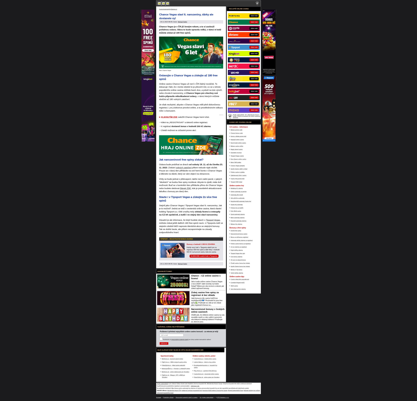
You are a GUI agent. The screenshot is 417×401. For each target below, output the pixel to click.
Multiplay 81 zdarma (237, 188)
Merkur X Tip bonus (236, 270)
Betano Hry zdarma (236, 224)
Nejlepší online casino (237, 139)
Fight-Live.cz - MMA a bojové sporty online (174, 362)
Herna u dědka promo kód (238, 136)
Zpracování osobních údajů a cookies (187, 397)
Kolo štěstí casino (236, 211)
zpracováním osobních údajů (179, 339)
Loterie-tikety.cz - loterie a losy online (205, 362)
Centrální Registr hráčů (237, 282)
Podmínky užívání (168, 397)
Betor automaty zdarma (237, 217)
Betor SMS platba (236, 162)
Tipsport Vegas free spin (238, 253)
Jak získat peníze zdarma (238, 289)
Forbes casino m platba (238, 172)
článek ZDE (185, 188)
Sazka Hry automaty (237, 204)
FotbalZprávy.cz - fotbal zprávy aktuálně (173, 365)
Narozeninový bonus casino (239, 234)
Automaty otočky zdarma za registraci (242, 240)
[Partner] (269, 74)
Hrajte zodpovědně (162, 384)
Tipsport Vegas (213, 220)
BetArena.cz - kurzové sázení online (172, 359)
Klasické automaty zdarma (238, 221)
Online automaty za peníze (239, 191)
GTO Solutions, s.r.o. (223, 397)
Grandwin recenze (236, 152)
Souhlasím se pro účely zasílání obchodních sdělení (187, 339)
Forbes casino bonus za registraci (241, 243)
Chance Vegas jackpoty (238, 165)
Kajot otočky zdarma (237, 250)
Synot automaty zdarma (238, 214)
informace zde (195, 386)
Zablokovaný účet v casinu (238, 175)
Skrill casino (234, 286)
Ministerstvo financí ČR (174, 390)
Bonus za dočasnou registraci (239, 237)
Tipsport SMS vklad (236, 182)
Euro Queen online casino (238, 159)
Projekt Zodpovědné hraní (235, 390)
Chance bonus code (237, 133)
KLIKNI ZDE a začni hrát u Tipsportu (204, 256)
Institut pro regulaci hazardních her (192, 390)
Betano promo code (236, 130)
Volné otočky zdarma (237, 273)
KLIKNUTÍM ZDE (169, 117)
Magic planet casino (237, 149)
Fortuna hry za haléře (237, 208)
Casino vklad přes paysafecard (240, 279)
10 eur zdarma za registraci (239, 247)
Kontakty (158, 397)
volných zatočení (184, 167)
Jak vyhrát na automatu (237, 198)
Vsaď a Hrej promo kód (237, 179)
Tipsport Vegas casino (237, 156)
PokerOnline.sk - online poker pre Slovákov (206, 377)
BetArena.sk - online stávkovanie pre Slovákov (175, 372)
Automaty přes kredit (237, 195)
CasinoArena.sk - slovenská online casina (206, 374)
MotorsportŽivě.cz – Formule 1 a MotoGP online (176, 368)
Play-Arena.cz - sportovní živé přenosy (205, 371)
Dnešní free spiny (236, 230)
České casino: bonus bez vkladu (240, 263)
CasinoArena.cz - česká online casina (205, 359)
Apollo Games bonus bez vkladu (240, 266)
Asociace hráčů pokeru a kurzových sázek (214, 390)
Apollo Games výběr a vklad (239, 169)
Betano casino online (237, 146)
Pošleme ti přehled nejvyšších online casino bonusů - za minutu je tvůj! (189, 331)
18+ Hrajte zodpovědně (206, 397)
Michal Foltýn (182, 22)
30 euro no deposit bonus (238, 260)
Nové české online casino (238, 143)
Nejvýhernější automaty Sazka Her (241, 201)
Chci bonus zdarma (236, 256)
